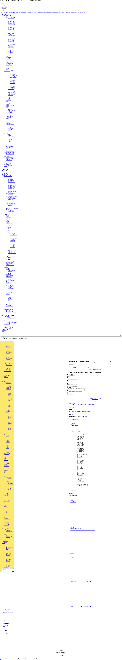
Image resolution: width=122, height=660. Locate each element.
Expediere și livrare (6, 625)
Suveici (78, 404)
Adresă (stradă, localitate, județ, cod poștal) (73, 381)
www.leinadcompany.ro (9, 612)
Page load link (2, 657)
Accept (70, 392)
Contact (6, 633)
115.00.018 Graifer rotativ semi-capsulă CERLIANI (80, 581)
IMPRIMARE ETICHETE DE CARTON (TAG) (11, 314)
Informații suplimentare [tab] (73, 406)
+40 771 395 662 (7, 609)
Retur (4, 626)
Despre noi (6, 632)
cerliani (84, 404)
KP (72, 414)
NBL (86, 416)
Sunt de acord (2, 659)
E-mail (68, 383)
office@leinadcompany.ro (62, 655)
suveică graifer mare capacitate (89, 404)
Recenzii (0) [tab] (72, 407)
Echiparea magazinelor (6, 619)
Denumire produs (70, 374)
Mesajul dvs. (69, 387)
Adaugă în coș (72, 528)
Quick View (79, 528)
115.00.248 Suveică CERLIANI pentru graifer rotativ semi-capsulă (83, 606)
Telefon (68, 385)
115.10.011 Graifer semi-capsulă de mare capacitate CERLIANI (82, 530)
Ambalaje (4, 620)
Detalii (76, 528)
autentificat (74, 498)
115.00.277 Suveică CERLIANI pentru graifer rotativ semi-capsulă (83, 555)
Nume (68, 376)
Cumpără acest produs (72, 403)
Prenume (69, 378)
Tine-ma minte (5, 7)
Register (3, 10)
